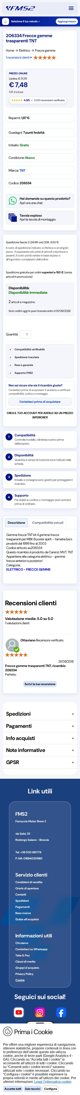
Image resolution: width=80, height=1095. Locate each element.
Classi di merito (25, 961)
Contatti (20, 894)
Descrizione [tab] (16, 522)
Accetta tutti (13, 1089)
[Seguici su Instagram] (40, 1013)
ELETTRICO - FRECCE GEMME (28, 569)
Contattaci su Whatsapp (31, 949)
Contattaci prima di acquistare (40, 402)
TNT (22, 170)
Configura (50, 1089)
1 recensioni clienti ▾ (19, 57)
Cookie (20, 980)
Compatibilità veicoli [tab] (47, 522)
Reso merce (23, 913)
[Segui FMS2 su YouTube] (19, 1013)
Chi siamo (21, 943)
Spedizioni (22, 901)
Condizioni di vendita (28, 882)
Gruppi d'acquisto (27, 968)
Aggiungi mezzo (67, 21)
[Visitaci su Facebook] (61, 1013)
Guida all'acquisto (27, 919)
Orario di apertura (27, 888)
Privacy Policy (24, 974)
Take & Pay (22, 955)
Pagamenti (22, 907)
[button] (73, 8)
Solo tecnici (32, 1089)
